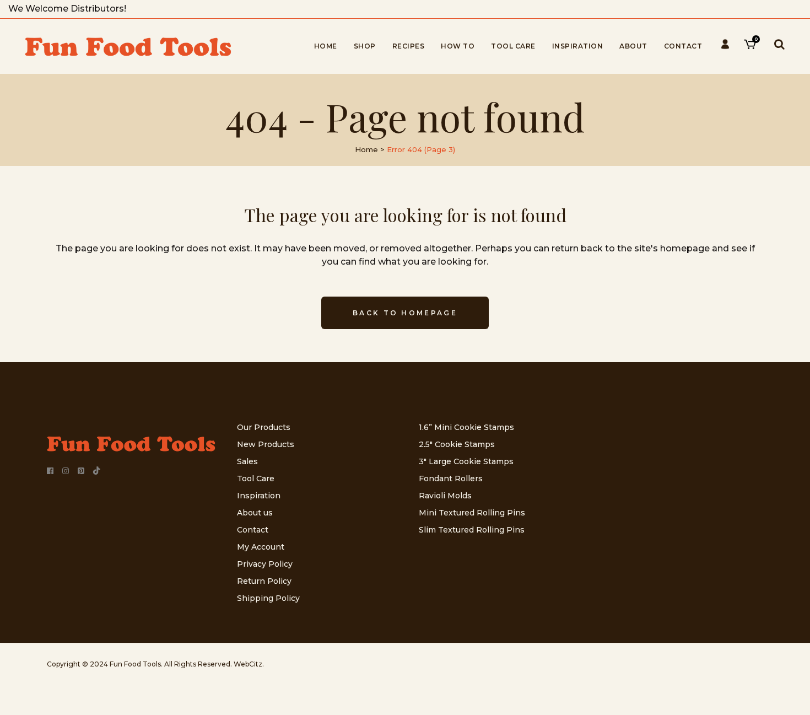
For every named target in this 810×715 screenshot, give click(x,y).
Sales (247, 461)
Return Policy (264, 581)
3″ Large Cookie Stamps (466, 461)
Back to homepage (405, 313)
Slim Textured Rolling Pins (472, 530)
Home (366, 149)
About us (255, 513)
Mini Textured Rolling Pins (472, 513)
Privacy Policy (265, 564)
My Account (260, 547)
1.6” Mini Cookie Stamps (466, 427)
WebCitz (248, 664)
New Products (265, 444)
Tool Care (255, 478)
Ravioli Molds (445, 495)
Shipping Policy (268, 598)
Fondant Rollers (451, 478)
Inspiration (258, 495)
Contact (252, 530)
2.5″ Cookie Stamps (457, 444)
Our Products (263, 427)
